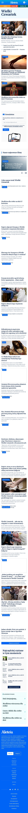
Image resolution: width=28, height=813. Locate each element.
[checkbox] (3, 125)
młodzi (4, 289)
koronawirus (5, 424)
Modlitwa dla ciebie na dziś (12, 719)
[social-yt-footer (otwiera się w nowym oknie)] (10, 789)
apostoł (4, 370)
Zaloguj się (17, 753)
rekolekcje (5, 315)
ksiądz (4, 452)
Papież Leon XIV (6, 22)
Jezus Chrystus (6, 397)
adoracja (4, 560)
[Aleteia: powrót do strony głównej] (14, 2)
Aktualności (14, 761)
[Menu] (5, 2)
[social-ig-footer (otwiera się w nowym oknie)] (17, 789)
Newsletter (14, 770)
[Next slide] (26, 173)
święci (4, 238)
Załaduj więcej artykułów (14, 643)
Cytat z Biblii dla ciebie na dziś (12, 712)
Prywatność (14, 808)
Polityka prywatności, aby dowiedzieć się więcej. (13, 126)
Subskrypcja (14, 774)
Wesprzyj (13, 6)
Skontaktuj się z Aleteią (14, 806)
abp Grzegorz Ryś (6, 587)
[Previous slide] (22, 173)
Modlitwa (22, 6)
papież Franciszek (6, 263)
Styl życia (14, 762)
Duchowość (14, 764)
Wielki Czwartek (6, 507)
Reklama (14, 778)
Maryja (4, 342)
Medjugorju (5, 161)
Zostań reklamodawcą (14, 803)
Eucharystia (5, 56)
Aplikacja (14, 772)
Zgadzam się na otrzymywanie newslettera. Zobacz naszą (14, 126)
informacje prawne (14, 801)
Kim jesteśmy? (14, 798)
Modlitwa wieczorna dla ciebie (13, 705)
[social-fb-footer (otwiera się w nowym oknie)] (12, 789)
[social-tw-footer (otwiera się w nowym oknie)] (15, 789)
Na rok (14, 784)
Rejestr (5, 6)
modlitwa (5, 83)
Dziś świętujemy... (10, 699)
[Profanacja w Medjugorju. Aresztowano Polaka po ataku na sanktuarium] (14, 163)
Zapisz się (6, 129)
